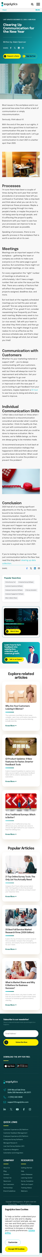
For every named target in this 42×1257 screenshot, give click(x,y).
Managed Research (10, 1143)
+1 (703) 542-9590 (15, 1097)
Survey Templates (27, 1181)
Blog (5, 1171)
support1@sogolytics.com (18, 1102)
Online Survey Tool (10, 582)
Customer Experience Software (14, 586)
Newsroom (7, 1181)
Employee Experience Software (14, 590)
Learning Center (27, 1178)
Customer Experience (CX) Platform (15, 1129)
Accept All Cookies (16, 1249)
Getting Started (26, 1168)
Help (22, 1171)
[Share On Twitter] (15, 48)
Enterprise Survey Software (25, 582)
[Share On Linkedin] (19, 48)
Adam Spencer (19, 42)
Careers (6, 1174)
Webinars (24, 1191)
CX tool (34, 390)
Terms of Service (25, 1204)
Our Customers (8, 1184)
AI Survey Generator (30, 590)
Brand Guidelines (9, 1191)
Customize (12, 1242)
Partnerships (8, 1188)
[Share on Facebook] (11, 48)
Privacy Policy (12, 1204)
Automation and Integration (13, 1153)
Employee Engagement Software (14, 594)
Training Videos (26, 1188)
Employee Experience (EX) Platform (15, 1136)
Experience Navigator (11, 1149)
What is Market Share (11, 598)
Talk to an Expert (27, 1184)
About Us (6, 1168)
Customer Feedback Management (15, 1133)
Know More (10, 726)
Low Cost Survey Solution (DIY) (13, 1146)
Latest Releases (26, 1174)
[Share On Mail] (23, 48)
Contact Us (7, 1178)
